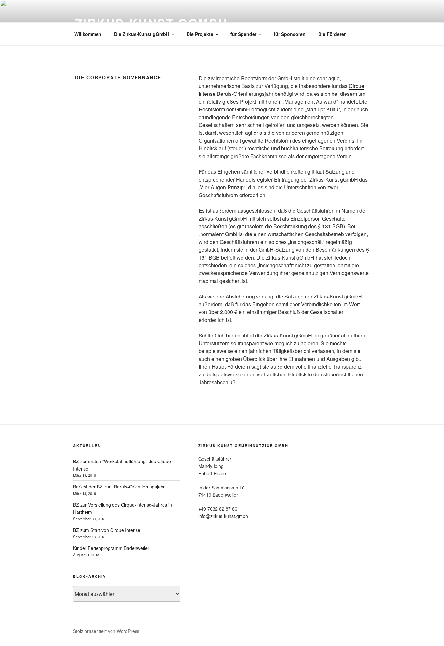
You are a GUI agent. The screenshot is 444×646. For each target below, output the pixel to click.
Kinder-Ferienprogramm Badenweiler (111, 548)
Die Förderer (332, 34)
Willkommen (87, 34)
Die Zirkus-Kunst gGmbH (141, 34)
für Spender (243, 34)
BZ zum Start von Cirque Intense (106, 530)
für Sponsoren (290, 34)
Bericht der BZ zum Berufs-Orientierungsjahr (119, 486)
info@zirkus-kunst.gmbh (223, 516)
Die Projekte (200, 34)
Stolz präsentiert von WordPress (106, 631)
